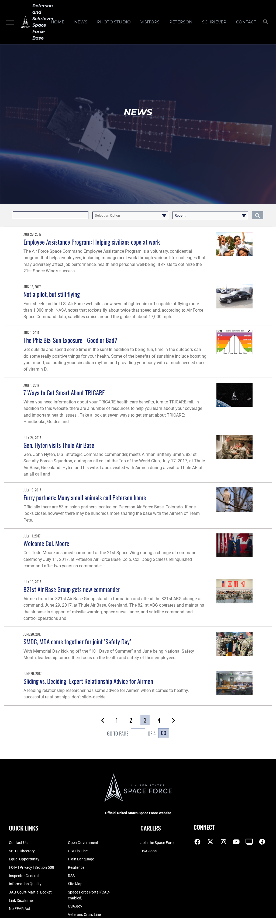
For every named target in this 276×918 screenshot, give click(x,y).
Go (163, 732)
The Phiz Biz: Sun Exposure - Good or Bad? (70, 340)
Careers (150, 828)
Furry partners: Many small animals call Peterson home (84, 497)
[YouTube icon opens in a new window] (236, 842)
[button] (9, 22)
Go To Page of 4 (131, 733)
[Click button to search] (257, 215)
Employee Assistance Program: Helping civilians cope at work (91, 242)
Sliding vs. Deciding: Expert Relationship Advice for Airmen (88, 681)
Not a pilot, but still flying (51, 294)
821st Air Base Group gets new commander (71, 589)
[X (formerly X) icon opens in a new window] (210, 842)
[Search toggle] (266, 22)
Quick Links (23, 828)
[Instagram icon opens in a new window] (223, 842)
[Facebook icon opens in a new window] (198, 842)
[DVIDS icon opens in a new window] (249, 842)
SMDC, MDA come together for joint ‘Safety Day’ (77, 641)
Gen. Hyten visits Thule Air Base (58, 445)
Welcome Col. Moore (46, 543)
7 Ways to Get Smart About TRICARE (64, 392)
